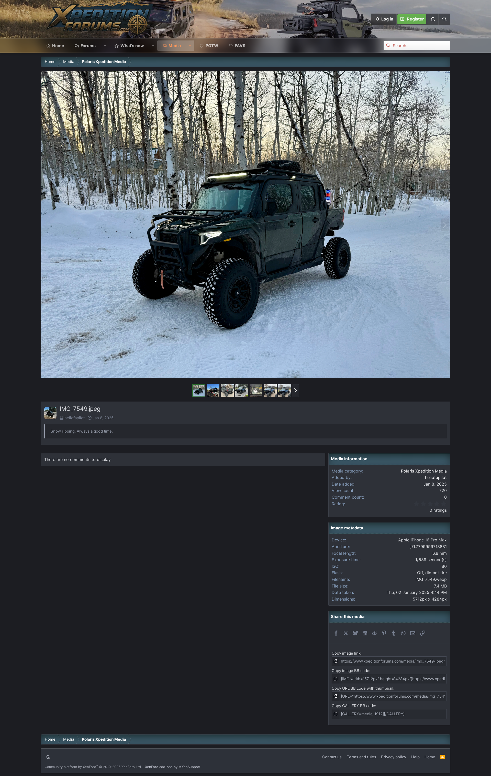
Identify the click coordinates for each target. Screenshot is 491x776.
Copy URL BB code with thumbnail (362, 688)
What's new (132, 45)
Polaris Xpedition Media (424, 471)
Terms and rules (361, 756)
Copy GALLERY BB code (353, 705)
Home (58, 45)
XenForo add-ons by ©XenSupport (172, 767)
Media (175, 45)
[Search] (444, 19)
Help (415, 756)
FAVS (240, 45)
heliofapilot (74, 417)
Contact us (332, 756)
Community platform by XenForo (93, 767)
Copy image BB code (350, 670)
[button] (432, 19)
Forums (88, 45)
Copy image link (346, 653)
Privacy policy (393, 756)
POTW (212, 45)
